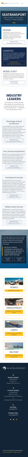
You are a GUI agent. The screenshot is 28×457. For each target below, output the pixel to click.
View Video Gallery (7, 259)
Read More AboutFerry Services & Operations (14, 166)
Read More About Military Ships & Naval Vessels (14, 356)
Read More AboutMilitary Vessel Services (14, 222)
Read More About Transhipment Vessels (14, 311)
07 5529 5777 (13, 409)
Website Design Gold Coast (9, 452)
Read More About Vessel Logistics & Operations (14, 63)
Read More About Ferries (14, 290)
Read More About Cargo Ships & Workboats (14, 333)
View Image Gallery (19, 259)
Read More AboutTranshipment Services (14, 196)
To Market (18, 452)
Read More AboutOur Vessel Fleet (14, 82)
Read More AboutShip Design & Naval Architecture (14, 42)
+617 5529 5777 (13, 415)
